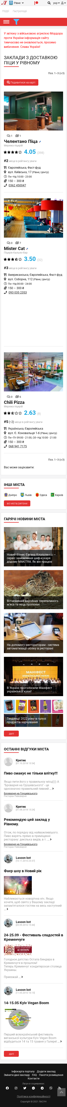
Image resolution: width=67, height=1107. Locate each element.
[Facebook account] (7, 1088)
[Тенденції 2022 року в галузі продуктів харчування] (33, 725)
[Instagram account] (16, 1088)
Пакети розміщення (51, 1074)
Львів (28, 495)
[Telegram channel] (42, 1088)
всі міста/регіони (17, 503)
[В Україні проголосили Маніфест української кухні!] (33, 695)
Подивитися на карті (22, 82)
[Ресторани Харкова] (52, 495)
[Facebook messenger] (33, 1088)
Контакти (33, 1078)
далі (11, 733)
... (51, 788)
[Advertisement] (33, 320)
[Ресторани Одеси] (37, 495)
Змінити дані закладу (17, 1074)
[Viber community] (51, 1088)
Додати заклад (46, 1071)
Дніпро (12, 495)
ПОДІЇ (5, 11)
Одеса (43, 495)
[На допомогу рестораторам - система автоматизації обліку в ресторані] (33, 652)
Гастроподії (20, 11)
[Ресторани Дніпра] (6, 495)
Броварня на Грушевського (20, 793)
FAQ (34, 1074)
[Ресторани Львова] (22, 495)
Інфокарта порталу (23, 1071)
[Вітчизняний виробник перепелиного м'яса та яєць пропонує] (33, 608)
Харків (59, 495)
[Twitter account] (25, 1088)
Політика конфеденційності (33, 1096)
